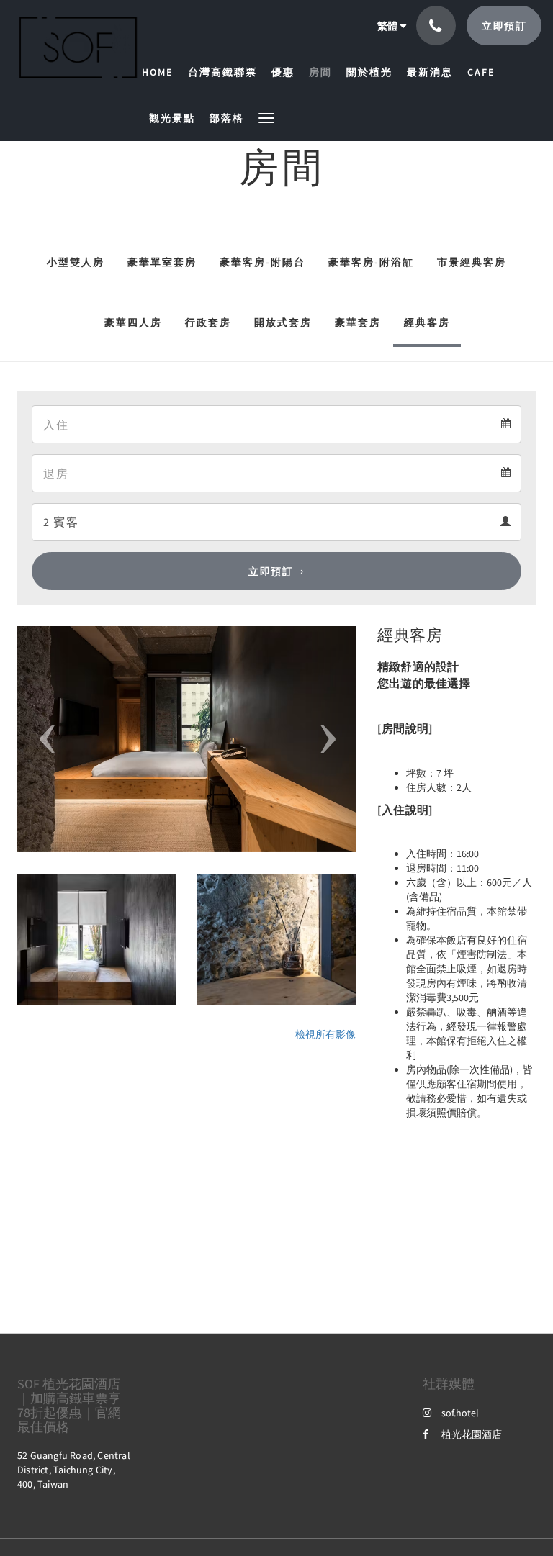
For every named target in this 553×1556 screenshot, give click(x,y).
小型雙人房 (75, 261)
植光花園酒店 (471, 1434)
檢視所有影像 (325, 1034)
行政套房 (208, 322)
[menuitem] (161, 72)
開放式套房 (283, 322)
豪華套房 (358, 322)
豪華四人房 (133, 322)
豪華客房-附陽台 (262, 261)
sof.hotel (460, 1412)
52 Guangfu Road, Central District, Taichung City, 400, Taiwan (73, 1470)
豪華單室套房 (162, 261)
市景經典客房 (471, 261)
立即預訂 (270, 571)
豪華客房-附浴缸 (371, 261)
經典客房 (427, 322)
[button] (266, 117)
